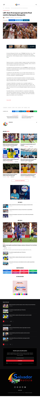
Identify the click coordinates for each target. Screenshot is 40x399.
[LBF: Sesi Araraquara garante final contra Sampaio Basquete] (20, 30)
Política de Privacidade (28, 392)
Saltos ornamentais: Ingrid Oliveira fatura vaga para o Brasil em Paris (21, 204)
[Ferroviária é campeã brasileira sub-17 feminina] (29, 138)
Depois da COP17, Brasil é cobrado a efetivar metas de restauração (10, 175)
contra (13, 107)
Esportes (26, 146)
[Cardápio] (4, 5)
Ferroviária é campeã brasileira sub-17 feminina (28, 145)
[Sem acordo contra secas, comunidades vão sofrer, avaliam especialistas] (29, 153)
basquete (9, 107)
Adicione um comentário (20, 180)
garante (19, 107)
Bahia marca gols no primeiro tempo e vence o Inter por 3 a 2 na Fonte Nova (10, 145)
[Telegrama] (4, 48)
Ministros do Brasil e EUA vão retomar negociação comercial (19, 327)
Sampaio (25, 107)
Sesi (29, 107)
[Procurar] (36, 5)
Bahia (8, 146)
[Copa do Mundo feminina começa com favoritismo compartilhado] (5, 211)
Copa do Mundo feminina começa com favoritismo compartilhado (20, 209)
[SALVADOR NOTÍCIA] (20, 4)
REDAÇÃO (7, 17)
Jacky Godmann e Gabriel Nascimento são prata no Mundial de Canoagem (28, 175)
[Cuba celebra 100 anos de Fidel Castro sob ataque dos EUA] (5, 339)
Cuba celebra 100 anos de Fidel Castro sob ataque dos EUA (19, 338)
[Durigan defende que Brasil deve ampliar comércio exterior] (5, 334)
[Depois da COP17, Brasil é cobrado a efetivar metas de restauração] (11, 168)
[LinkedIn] (4, 53)
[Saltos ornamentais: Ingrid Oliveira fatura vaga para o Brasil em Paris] (5, 206)
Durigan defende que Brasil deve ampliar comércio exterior (19, 332)
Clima (26, 161)
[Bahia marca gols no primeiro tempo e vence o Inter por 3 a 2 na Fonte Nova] (11, 138)
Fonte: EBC (9, 100)
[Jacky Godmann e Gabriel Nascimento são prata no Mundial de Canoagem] (29, 168)
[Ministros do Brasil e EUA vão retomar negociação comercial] (5, 329)
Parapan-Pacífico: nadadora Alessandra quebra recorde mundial (11, 160)
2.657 (11, 321)
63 (10, 344)
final (16, 107)
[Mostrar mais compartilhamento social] (31, 20)
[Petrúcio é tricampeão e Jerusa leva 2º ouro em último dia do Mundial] (5, 216)
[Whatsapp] (4, 55)
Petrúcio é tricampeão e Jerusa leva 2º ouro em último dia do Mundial (21, 214)
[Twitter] (4, 46)
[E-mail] (4, 51)
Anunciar (20, 390)
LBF (22, 107)
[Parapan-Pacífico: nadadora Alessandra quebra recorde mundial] (11, 153)
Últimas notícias (6, 10)
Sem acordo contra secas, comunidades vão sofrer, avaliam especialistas (28, 160)
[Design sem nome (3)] (21, 48)
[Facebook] (4, 44)
